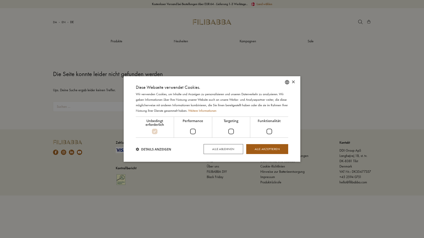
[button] (153, 149)
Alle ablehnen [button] (223, 149)
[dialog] (212, 119)
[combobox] (287, 82)
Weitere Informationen (202, 110)
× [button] (293, 82)
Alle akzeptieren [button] (267, 149)
